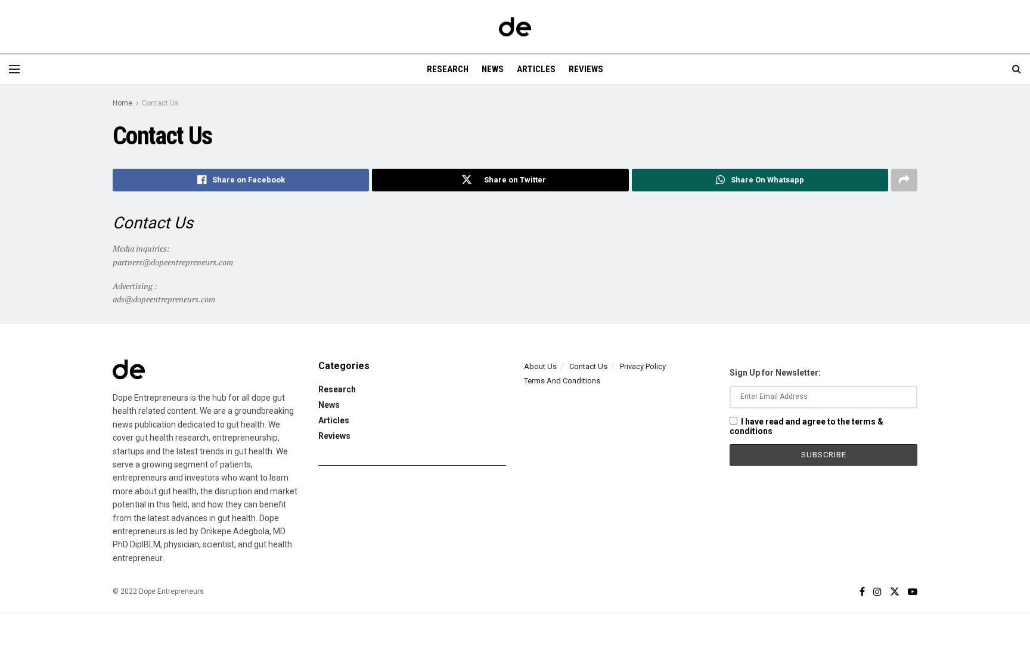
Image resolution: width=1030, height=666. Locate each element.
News (493, 69)
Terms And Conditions (562, 380)
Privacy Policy (643, 366)
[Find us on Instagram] (877, 592)
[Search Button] (1016, 69)
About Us (540, 366)
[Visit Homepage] (515, 27)
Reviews (586, 69)
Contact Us (160, 103)
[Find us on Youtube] (912, 592)
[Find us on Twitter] (894, 592)
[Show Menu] (14, 69)
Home (122, 103)
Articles (536, 69)
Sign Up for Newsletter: (775, 372)
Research (448, 69)
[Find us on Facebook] (862, 592)
